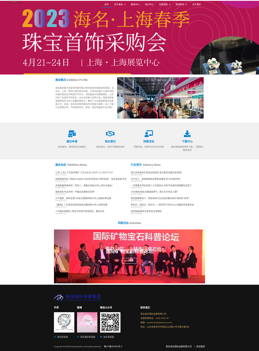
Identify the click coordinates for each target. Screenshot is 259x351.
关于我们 (196, 4)
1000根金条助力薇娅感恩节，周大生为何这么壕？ (155, 192)
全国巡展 (163, 4)
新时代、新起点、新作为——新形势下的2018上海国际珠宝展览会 (162, 205)
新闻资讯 (180, 4)
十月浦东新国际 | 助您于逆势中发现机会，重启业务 (79, 211)
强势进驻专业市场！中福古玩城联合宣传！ (75, 192)
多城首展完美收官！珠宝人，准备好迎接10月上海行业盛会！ (84, 185)
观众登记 (110, 141)
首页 (106, 4)
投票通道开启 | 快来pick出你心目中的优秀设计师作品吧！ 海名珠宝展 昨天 (91, 179)
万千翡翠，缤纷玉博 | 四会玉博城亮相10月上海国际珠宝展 (83, 198)
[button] (160, 116)
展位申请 (72, 141)
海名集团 (200, 346)
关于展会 (118, 4)
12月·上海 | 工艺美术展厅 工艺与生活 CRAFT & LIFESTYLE (84, 172)
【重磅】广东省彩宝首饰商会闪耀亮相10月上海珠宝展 (81, 205)
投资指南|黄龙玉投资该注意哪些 (146, 211)
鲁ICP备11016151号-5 (113, 346)
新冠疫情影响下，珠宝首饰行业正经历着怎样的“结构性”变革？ (160, 198)
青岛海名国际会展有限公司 (179, 346)
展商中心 (135, 4)
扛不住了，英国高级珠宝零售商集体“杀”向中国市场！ (156, 179)
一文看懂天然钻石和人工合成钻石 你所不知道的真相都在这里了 (161, 185)
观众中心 (149, 4)
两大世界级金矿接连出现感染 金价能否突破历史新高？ (157, 172)
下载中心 (187, 141)
